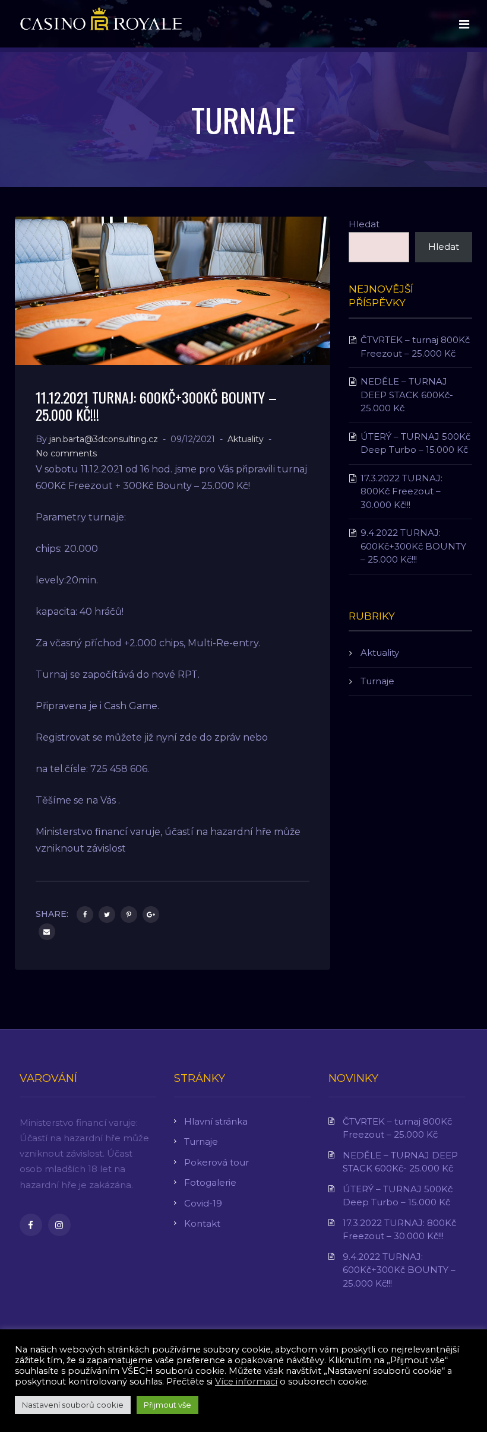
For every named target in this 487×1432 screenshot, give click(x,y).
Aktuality (245, 439)
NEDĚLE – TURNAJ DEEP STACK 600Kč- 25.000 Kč (406, 395)
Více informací (246, 1381)
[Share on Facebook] (85, 914)
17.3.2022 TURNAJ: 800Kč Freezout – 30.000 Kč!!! (401, 491)
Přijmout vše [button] (167, 1404)
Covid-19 (203, 1203)
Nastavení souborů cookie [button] (73, 1404)
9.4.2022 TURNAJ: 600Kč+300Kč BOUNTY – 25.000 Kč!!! (413, 546)
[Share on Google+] (151, 914)
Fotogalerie (210, 1182)
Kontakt (202, 1223)
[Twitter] (107, 914)
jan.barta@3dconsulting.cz (103, 439)
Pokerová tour (216, 1162)
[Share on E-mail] (47, 931)
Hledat (364, 224)
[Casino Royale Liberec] (101, 23)
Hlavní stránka (216, 1121)
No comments (66, 453)
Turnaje (377, 681)
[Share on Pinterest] (129, 914)
